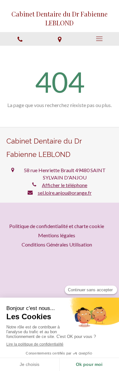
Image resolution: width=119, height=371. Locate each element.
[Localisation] (59, 39)
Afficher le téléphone (64, 185)
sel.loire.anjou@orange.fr (65, 193)
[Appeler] (20, 39)
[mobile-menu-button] (99, 38)
